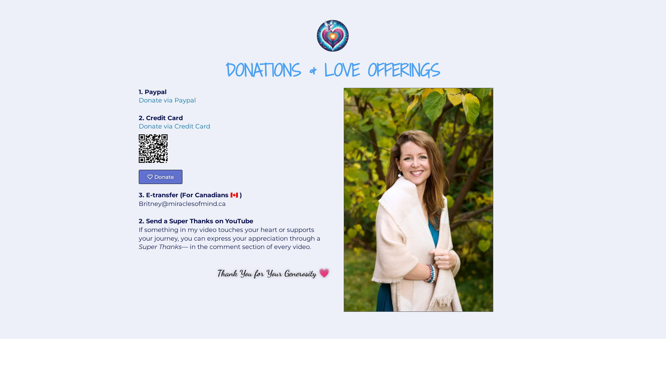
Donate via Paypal (167, 100)
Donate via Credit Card (174, 126)
